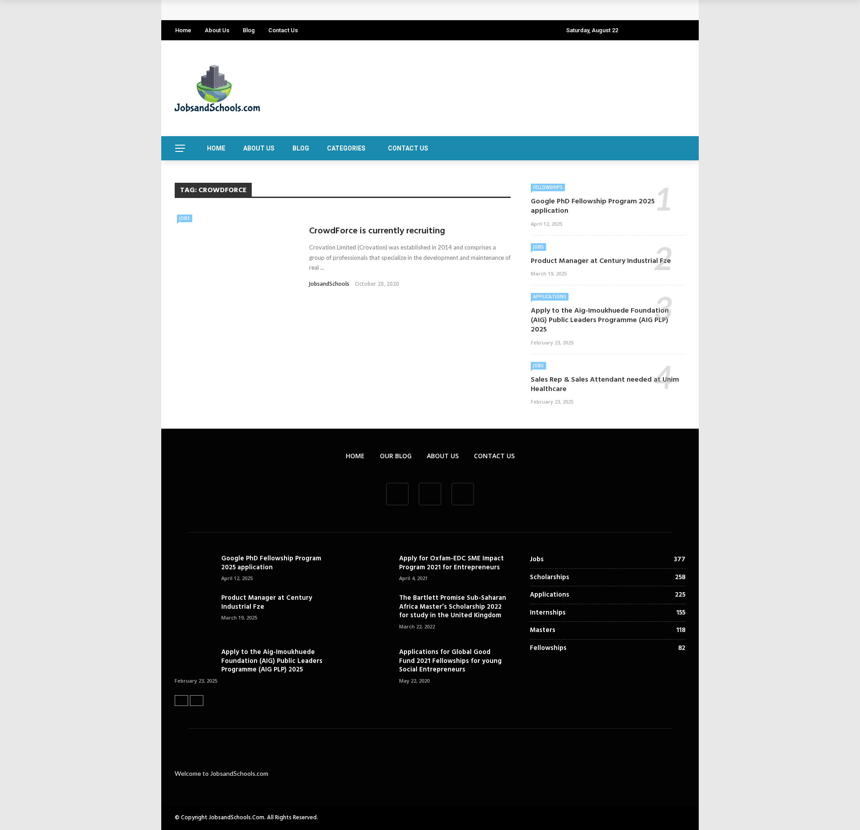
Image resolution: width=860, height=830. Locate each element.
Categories (346, 148)
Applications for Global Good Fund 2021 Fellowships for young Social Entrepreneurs (450, 661)
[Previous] (181, 700)
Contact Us (283, 30)
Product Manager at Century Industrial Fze (601, 261)
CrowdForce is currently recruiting (377, 231)
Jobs (184, 218)
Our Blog (396, 456)
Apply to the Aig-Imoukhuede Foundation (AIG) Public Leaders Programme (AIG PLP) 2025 (600, 320)
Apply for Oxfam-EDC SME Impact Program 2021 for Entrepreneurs (451, 563)
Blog (249, 30)
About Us (217, 30)
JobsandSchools (329, 284)
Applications (549, 296)
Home (183, 30)
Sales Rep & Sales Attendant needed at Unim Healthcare (605, 384)
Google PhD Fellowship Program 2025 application (264, 10)
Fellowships (548, 187)
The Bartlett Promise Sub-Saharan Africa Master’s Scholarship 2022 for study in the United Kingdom (452, 607)
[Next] (196, 700)
